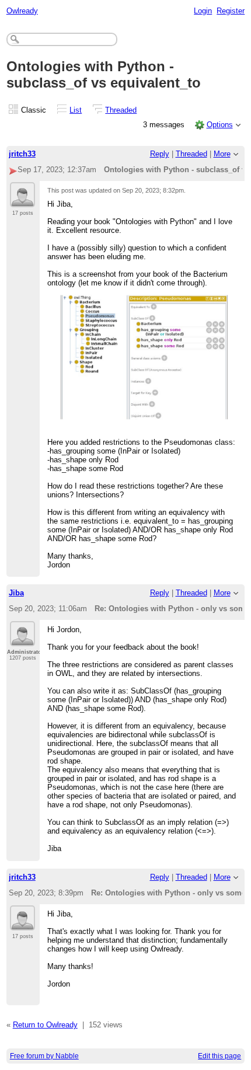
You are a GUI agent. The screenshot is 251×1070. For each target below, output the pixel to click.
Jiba (16, 592)
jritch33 (22, 153)
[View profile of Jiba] (22, 639)
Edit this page (219, 1056)
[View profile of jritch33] (22, 200)
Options (220, 124)
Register (231, 10)
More (222, 153)
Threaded (121, 110)
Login (203, 10)
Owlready (22, 10)
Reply (159, 153)
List (75, 110)
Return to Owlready (45, 1024)
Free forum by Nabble (44, 1056)
